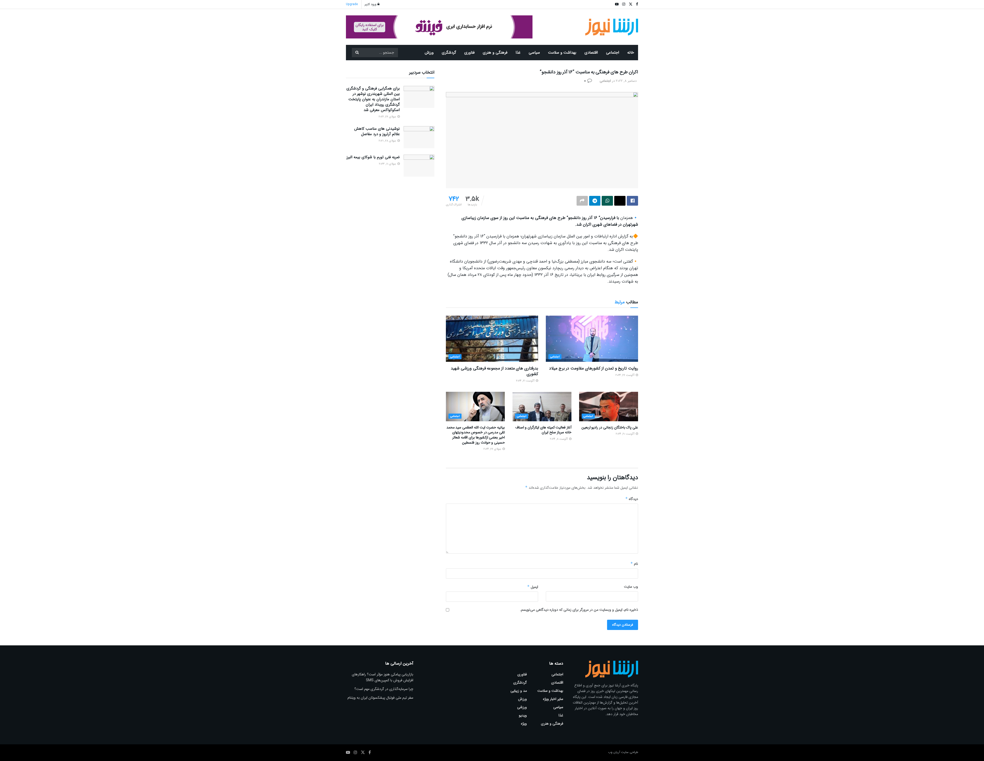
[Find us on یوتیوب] (348, 752)
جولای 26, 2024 (493, 449)
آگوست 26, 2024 (625, 375)
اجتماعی (612, 52)
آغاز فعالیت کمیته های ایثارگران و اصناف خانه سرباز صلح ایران (543, 430)
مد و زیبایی (518, 691)
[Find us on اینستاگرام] (355, 752)
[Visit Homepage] (611, 27)
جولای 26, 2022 (388, 117)
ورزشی (522, 707)
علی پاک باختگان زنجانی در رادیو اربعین (609, 427)
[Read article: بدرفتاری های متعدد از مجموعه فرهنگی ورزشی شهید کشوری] (492, 339)
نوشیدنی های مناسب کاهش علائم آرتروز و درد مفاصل (377, 131)
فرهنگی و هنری (495, 52)
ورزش (429, 52)
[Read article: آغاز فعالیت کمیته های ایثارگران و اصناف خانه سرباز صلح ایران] (541, 406)
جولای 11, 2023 (388, 164)
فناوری (469, 52)
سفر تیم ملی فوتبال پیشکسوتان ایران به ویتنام (380, 697)
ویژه (524, 723)
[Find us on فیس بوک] (369, 752)
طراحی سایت (629, 752)
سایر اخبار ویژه (553, 699)
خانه (630, 52)
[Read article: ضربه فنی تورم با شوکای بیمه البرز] (419, 166)
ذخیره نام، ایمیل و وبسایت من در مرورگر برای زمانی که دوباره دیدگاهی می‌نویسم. (579, 610)
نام (634, 564)
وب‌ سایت (631, 586)
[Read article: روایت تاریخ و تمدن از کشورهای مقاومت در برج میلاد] (592, 339)
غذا (518, 52)
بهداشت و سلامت (562, 52)
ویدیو (523, 715)
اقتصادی (591, 52)
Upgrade (352, 4)
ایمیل (532, 587)
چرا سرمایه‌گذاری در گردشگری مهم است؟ (383, 689)
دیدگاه (631, 499)
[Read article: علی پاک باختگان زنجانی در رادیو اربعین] (608, 406)
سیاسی (534, 52)
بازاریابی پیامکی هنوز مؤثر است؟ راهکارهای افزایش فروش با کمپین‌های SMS (382, 677)
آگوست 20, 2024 (625, 434)
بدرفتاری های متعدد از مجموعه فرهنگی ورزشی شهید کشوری (494, 371)
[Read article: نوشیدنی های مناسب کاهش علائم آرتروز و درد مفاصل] (419, 137)
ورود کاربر (371, 4)
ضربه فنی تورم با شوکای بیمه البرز (373, 157)
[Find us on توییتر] (363, 752)
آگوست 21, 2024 (525, 381)
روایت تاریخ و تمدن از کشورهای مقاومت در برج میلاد (593, 368)
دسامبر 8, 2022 (626, 81)
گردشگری (449, 52)
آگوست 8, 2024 (559, 439)
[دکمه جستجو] (357, 52)
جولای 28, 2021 (388, 141)
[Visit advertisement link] (439, 26)
